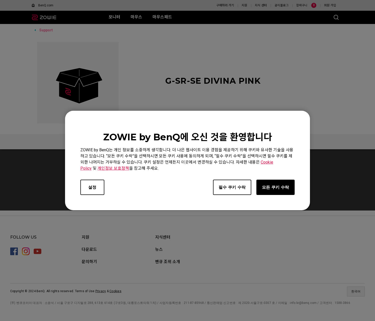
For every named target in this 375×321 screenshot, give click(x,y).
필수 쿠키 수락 (232, 187)
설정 (92, 187)
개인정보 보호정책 (113, 168)
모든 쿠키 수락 (275, 187)
